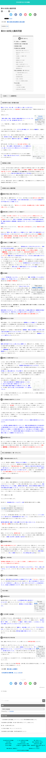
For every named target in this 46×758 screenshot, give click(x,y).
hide (7, 26)
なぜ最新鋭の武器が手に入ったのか (23, 66)
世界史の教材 (23, 742)
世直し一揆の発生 (19, 78)
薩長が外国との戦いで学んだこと (22, 50)
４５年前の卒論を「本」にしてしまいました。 (11, 728)
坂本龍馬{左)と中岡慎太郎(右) (37, 287)
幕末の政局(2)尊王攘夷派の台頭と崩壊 (15, 22)
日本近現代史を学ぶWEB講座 (8, 740)
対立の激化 (17, 83)
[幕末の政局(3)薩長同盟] (20, 14)
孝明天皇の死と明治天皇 (21, 89)
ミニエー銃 (3, 508)
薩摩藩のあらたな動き (20, 60)
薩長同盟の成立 (19, 68)
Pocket (10, 18)
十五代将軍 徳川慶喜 (20, 87)
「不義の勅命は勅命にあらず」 (22, 72)
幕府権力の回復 (18, 46)
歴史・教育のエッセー (38, 740)
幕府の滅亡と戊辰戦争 (12, 669)
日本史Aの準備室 (8, 745)
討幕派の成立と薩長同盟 (20, 48)
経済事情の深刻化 (19, 76)
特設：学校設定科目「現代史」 (37, 742)
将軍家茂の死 (18, 85)
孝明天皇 (37, 648)
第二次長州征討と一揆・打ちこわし (22, 70)
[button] (43, 700)
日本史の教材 (8, 742)
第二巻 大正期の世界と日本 (7, 725)
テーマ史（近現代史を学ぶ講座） (23, 740)
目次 (22, 38)
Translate (11, 711)
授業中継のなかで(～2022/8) (34, 748)
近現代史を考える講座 (38, 743)
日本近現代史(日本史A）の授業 (23, 743)
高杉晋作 (36, 119)
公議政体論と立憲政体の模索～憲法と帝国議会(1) (38, 746)
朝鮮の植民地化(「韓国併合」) (12, 748)
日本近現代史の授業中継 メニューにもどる (12, 672)
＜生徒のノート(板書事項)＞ (21, 41)
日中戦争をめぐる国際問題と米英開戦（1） (23, 746)
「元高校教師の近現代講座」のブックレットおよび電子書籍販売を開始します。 (19, 719)
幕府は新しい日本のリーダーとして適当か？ (23, 53)
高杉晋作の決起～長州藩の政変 (21, 43)
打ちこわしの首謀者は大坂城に (22, 80)
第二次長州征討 (19, 74)
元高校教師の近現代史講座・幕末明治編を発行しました (13, 731)
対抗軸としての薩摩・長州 (21, 56)
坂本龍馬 (18, 58)
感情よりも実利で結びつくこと (22, 64)
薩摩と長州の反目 (19, 62)
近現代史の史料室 (8, 743)
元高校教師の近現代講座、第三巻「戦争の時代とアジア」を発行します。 (17, 722)
